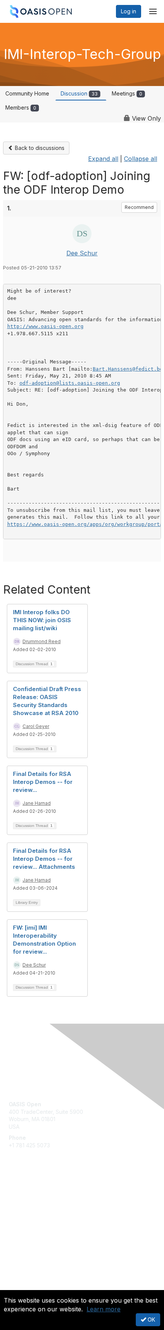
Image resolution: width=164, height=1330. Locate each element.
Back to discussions (38, 148)
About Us (20, 1287)
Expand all (103, 158)
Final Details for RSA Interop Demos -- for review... (42, 781)
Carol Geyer (36, 726)
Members (20, 107)
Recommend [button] (139, 207)
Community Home (27, 93)
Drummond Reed (42, 641)
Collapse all (140, 158)
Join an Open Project (35, 1206)
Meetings (127, 93)
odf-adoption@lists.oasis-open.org (69, 383)
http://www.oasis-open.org (45, 326)
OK (150, 1319)
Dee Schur (82, 253)
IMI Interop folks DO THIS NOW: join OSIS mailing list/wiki (42, 620)
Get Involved (25, 1195)
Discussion (79, 93)
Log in (128, 11)
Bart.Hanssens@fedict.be (128, 369)
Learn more (104, 1309)
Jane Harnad (37, 803)
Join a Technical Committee (43, 1218)
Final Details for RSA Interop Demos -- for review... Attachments (44, 858)
